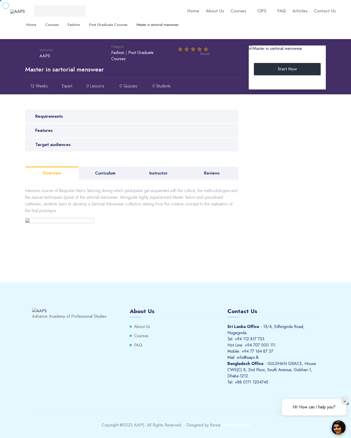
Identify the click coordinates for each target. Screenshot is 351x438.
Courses (238, 11)
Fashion (117, 53)
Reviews (212, 173)
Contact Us (325, 11)
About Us (215, 11)
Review (205, 53)
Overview (52, 173)
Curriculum (105, 173)
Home (193, 11)
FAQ (282, 11)
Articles (299, 11)
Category (117, 46)
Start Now (287, 69)
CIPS (261, 11)
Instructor (46, 49)
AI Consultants (236, 425)
